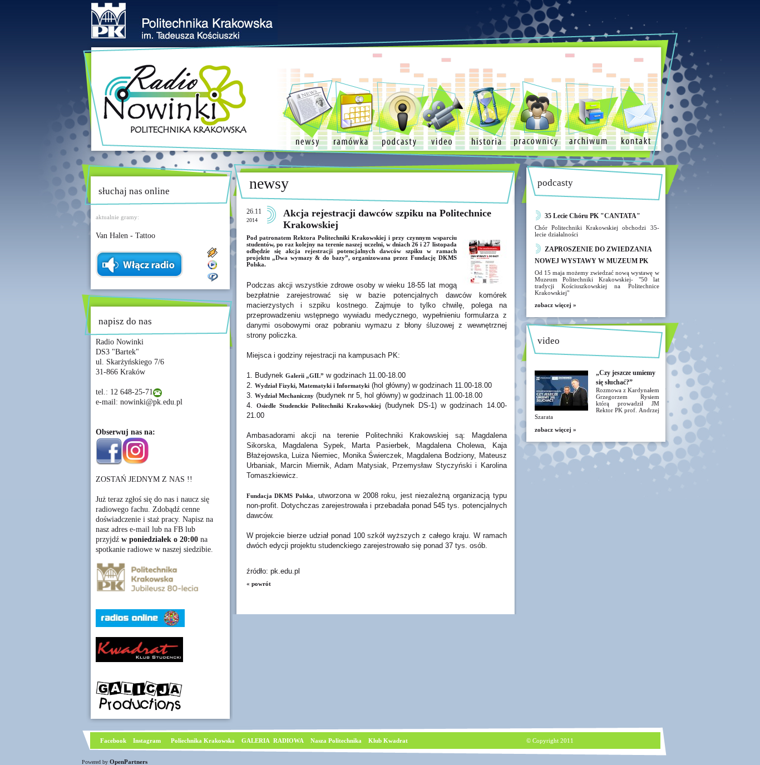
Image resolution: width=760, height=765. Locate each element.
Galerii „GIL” (304, 375)
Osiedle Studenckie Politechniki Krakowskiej (318, 405)
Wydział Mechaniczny (284, 395)
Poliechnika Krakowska (203, 740)
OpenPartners (128, 761)
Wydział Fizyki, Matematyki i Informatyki (312, 385)
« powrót (258, 583)
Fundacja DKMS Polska (279, 495)
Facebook (112, 740)
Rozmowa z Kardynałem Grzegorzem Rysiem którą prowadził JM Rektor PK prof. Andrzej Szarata (597, 403)
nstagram (148, 740)
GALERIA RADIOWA (272, 740)
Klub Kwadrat (388, 740)
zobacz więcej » (555, 305)
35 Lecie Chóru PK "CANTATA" (592, 216)
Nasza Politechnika (336, 740)
